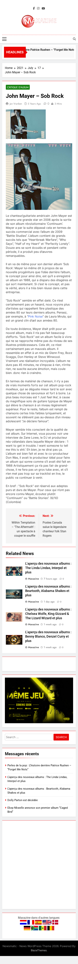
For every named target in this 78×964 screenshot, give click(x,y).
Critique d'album (17, 87)
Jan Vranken (16, 103)
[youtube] (43, 8)
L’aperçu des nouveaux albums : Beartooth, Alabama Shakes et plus (48, 591)
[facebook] (34, 8)
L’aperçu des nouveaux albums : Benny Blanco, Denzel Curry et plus (48, 636)
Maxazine (33, 578)
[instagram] (38, 8)
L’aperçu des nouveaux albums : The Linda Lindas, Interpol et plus (48, 568)
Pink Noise (35, 316)
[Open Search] (74, 38)
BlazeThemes (39, 950)
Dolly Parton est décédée (22, 800)
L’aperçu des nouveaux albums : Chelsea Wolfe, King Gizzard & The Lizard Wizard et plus (48, 614)
